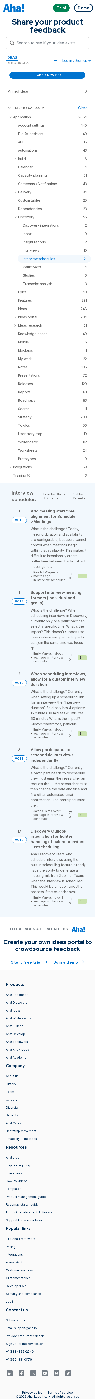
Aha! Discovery (16, 1002)
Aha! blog (12, 1157)
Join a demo (68, 962)
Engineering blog (18, 1165)
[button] (55, 60)
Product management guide (26, 1197)
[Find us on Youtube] (45, 1373)
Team (10, 1092)
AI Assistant (14, 1262)
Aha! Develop (15, 1034)
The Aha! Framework (20, 1239)
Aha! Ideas (13, 1010)
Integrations (14, 1254)
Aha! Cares (13, 1123)
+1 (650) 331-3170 (19, 1359)
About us (12, 1076)
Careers (11, 1099)
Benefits (12, 1115)
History (11, 1084)
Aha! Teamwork (17, 1042)
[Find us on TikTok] (68, 1373)
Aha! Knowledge (17, 1049)
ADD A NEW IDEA (49, 75)
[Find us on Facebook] (21, 1373)
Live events (14, 1173)
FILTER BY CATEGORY (29, 108)
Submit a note (16, 1320)
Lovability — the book (21, 1139)
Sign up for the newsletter (24, 1344)
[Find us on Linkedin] (10, 1373)
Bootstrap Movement (21, 1131)
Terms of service (60, 1392)
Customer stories (18, 1278)
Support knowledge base (24, 1220)
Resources (17, 63)
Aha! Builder (14, 1026)
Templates (13, 1189)
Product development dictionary (29, 1212)
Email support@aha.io (21, 1328)
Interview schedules (51, 580)
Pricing (11, 1247)
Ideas (12, 57)
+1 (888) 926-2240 (20, 1351)
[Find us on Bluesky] (56, 1373)
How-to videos (17, 1181)
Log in (10, 1301)
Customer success (19, 1270)
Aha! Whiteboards (18, 1018)
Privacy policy (32, 1392)
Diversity (12, 1107)
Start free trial (29, 962)
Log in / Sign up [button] (75, 60)
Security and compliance (23, 1294)
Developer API (16, 1286)
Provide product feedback (25, 1336)
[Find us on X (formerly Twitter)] (33, 1373)
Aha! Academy (16, 1057)
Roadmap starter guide (22, 1204)
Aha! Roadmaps (17, 995)
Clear (82, 107)
